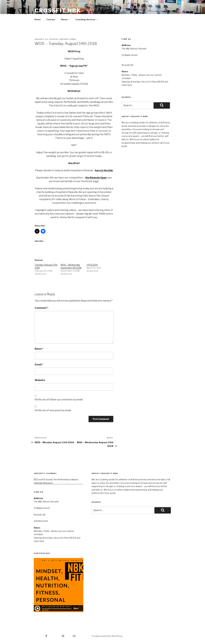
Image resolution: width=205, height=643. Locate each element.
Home (37, 19)
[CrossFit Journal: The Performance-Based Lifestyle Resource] (58, 483)
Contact (50, 19)
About (64, 19)
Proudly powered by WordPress (107, 636)
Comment (41, 307)
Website (40, 380)
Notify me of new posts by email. (53, 410)
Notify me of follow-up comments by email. (59, 399)
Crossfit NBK (58, 10)
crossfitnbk (67, 39)
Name (39, 348)
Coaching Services (85, 19)
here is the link (104, 170)
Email (39, 364)
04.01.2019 (92, 265)
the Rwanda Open (96, 177)
